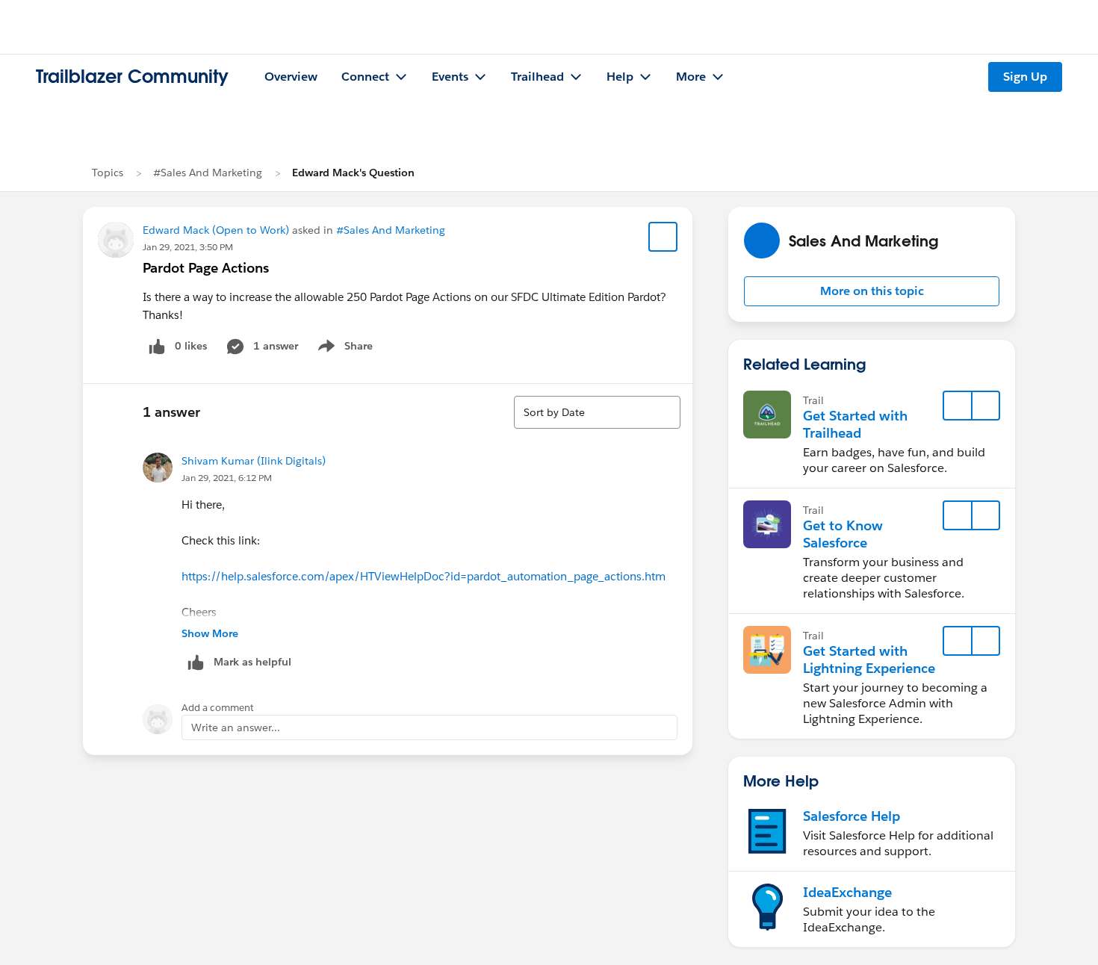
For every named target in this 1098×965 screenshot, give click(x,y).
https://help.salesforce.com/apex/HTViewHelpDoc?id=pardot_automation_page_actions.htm (424, 576)
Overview (290, 76)
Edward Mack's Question (353, 172)
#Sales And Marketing (207, 172)
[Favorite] (663, 236)
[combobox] (597, 412)
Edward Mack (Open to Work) (216, 230)
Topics (107, 172)
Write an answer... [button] (235, 727)
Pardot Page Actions (206, 267)
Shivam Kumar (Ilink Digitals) (254, 461)
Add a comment (218, 707)
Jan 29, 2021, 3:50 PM (188, 247)
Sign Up (1025, 76)
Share (343, 349)
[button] (871, 291)
